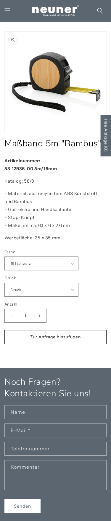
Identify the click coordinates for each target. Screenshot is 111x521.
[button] (7, 10)
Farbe (9, 251)
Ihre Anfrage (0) (106, 135)
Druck (10, 277)
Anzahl (10, 304)
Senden (22, 506)
